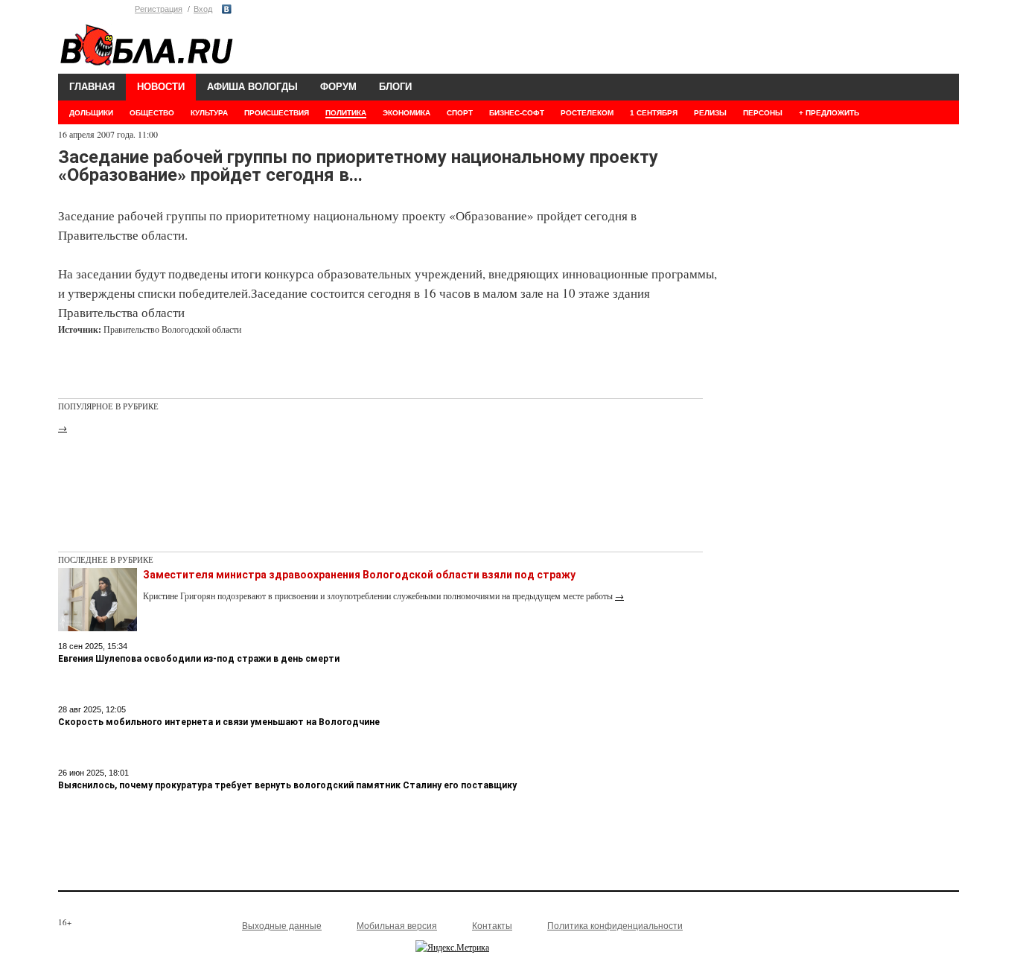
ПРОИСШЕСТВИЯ (276, 113)
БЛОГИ (395, 86)
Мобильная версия (397, 926)
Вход (203, 8)
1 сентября (654, 113)
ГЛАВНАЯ (92, 86)
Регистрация (158, 8)
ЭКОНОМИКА (406, 113)
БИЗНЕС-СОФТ (516, 113)
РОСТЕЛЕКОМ (587, 113)
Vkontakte (227, 9)
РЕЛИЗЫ (710, 113)
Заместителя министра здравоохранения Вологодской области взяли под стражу (359, 575)
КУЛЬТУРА (209, 113)
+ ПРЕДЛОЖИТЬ (829, 113)
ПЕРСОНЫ (762, 113)
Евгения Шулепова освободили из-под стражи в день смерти (198, 659)
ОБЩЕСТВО (152, 113)
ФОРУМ (338, 86)
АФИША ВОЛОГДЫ (252, 86)
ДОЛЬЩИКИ (91, 113)
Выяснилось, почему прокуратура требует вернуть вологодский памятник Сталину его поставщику (287, 785)
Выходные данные (282, 926)
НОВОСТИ (161, 86)
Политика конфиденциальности (615, 926)
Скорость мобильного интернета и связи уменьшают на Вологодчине (219, 722)
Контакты (492, 926)
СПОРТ (460, 113)
